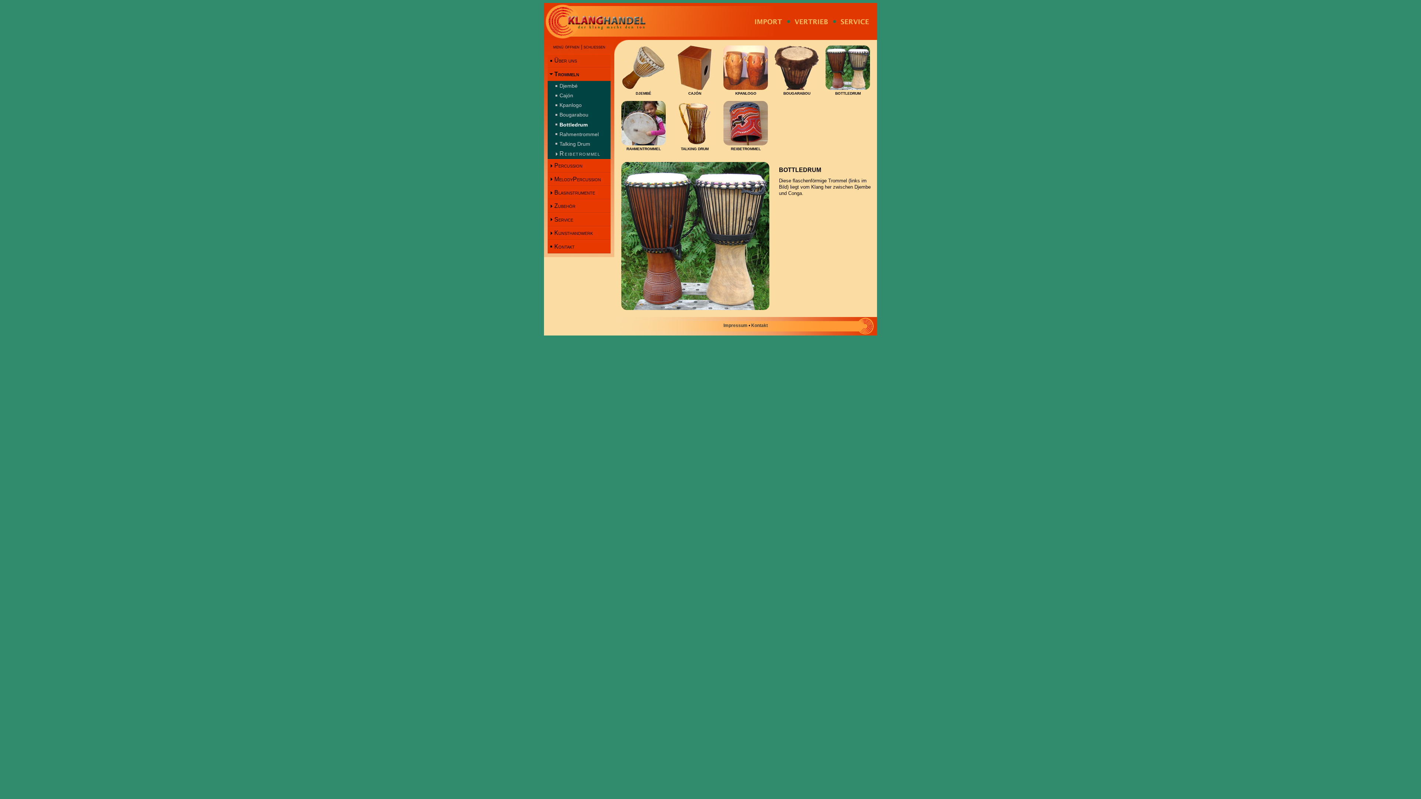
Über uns (565, 60)
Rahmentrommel (579, 134)
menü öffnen (566, 47)
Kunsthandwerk (573, 233)
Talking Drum (575, 144)
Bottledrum (574, 125)
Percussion (568, 165)
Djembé (569, 86)
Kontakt (564, 246)
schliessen (594, 47)
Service (563, 219)
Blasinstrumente (574, 192)
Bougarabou (574, 115)
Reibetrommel (580, 154)
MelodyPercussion (577, 179)
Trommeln (566, 74)
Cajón (566, 95)
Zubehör (564, 206)
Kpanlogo (571, 105)
